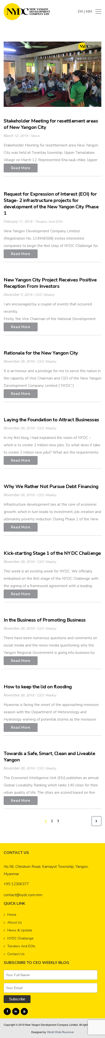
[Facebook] (7, 1011)
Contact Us (16, 954)
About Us (14, 922)
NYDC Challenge (20, 938)
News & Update (19, 930)
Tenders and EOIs (49, 221)
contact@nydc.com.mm (23, 895)
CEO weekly (44, 294)
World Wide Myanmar (60, 1032)
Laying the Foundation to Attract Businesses (51, 419)
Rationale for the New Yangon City (41, 353)
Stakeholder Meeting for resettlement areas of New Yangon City (51, 124)
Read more (20, 168)
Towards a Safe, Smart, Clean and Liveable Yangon (49, 756)
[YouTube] (24, 1011)
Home (11, 914)
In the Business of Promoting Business (45, 620)
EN (81, 11)
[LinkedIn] (15, 1011)
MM (89, 11)
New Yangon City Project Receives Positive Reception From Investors (50, 283)
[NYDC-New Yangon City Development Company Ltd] (27, 11)
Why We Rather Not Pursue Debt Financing (51, 486)
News (35, 136)
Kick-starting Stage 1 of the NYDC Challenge (52, 553)
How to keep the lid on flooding (38, 686)
